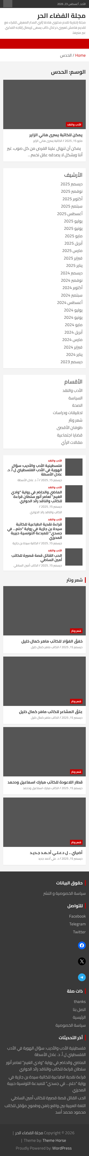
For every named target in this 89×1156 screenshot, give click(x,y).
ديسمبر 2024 (71, 273)
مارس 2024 (72, 339)
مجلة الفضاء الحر (61, 15)
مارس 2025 (72, 250)
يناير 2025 (74, 265)
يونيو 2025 (73, 228)
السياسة (75, 398)
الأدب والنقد (74, 124)
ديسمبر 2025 (71, 184)
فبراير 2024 (73, 347)
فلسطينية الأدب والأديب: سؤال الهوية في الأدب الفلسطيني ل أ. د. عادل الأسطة (34, 470)
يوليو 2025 (73, 221)
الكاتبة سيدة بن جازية (25, 543)
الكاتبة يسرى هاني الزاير (47, 141)
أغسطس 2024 (70, 302)
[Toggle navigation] (80, 44)
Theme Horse (54, 1140)
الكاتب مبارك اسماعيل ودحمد (41, 788)
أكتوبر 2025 (72, 199)
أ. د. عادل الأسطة (27, 480)
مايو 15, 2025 (74, 141)
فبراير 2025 (73, 258)
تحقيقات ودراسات (68, 412)
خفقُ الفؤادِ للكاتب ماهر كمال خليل (52, 641)
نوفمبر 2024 (72, 280)
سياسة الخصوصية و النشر (64, 893)
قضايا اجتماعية (70, 435)
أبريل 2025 (73, 243)
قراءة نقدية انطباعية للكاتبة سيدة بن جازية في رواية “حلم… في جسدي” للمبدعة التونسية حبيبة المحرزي (34, 531)
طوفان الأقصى (70, 427)
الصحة (77, 405)
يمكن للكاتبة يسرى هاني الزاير (56, 134)
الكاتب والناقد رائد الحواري (46, 512)
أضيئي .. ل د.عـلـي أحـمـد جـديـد (56, 852)
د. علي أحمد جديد (48, 858)
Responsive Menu (7, 3)
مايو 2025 (74, 236)
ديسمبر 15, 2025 (51, 480)
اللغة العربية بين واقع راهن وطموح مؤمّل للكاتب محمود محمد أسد (45, 1109)
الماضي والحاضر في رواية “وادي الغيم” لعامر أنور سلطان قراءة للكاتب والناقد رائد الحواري (36, 496)
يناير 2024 (74, 354)
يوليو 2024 (73, 310)
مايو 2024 (74, 324)
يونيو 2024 (73, 317)
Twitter (79, 932)
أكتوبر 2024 (72, 287)
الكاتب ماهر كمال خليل (45, 647)
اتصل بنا (79, 1009)
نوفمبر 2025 (72, 191)
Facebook (77, 916)
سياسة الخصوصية (71, 1025)
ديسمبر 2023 (71, 362)
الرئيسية (79, 1017)
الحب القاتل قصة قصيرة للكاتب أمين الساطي (36, 557)
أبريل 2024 (73, 332)
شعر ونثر (76, 420)
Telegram (77, 924)
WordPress (62, 1148)
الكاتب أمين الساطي (26, 565)
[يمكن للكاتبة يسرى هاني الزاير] (44, 104)
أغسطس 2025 (70, 213)
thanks (80, 1001)
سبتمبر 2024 (72, 295)
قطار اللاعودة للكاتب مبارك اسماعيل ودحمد (45, 782)
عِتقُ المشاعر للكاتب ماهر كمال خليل (51, 711)
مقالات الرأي (72, 442)
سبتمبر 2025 (72, 206)
